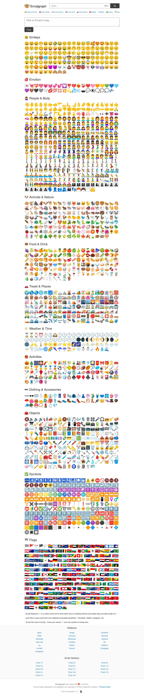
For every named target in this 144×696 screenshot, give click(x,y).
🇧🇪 (64, 551)
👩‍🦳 (26, 123)
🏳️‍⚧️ (55, 546)
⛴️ (36, 321)
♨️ (116, 302)
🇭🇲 (64, 570)
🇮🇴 (116, 570)
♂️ (116, 499)
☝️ (50, 109)
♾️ (55, 504)
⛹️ (55, 175)
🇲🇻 (64, 584)
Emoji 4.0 (39, 666)
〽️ (74, 508)
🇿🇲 (45, 607)
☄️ (92, 349)
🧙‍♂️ (83, 151)
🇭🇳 (69, 570)
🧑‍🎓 (36, 133)
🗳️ (45, 443)
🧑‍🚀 (31, 142)
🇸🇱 (102, 593)
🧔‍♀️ (74, 118)
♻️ (106, 504)
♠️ (74, 377)
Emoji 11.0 (104, 666)
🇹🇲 (102, 598)
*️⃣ (111, 508)
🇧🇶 (111, 551)
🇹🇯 (88, 598)
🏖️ (83, 292)
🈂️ (88, 518)
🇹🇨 (64, 598)
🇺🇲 (55, 603)
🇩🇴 (78, 560)
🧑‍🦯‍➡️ (97, 161)
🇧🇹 (31, 555)
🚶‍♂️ (26, 161)
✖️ (31, 504)
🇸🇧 (59, 593)
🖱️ (36, 428)
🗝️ (26, 452)
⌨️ (31, 428)
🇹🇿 (41, 603)
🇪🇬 (102, 560)
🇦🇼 (36, 551)
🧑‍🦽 (55, 166)
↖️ (88, 485)
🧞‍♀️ (64, 156)
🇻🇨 (83, 603)
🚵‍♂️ (102, 175)
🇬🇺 (45, 570)
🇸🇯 (92, 593)
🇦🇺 (31, 551)
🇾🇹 (36, 607)
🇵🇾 (116, 588)
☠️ (64, 67)
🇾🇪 (31, 607)
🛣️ (55, 316)
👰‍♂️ (83, 147)
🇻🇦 (78, 603)
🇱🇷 (45, 579)
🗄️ (88, 447)
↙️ (78, 485)
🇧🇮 (83, 551)
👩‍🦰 (102, 118)
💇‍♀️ (111, 156)
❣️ (69, 86)
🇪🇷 (111, 560)
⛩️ (59, 302)
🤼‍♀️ (41, 180)
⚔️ (59, 452)
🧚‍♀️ (102, 151)
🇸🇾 (50, 598)
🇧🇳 (102, 551)
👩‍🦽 (74, 166)
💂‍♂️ (92, 142)
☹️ (116, 57)
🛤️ (59, 316)
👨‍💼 (45, 137)
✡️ (74, 490)
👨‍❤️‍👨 (64, 184)
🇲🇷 (45, 584)
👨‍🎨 (102, 137)
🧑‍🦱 (116, 118)
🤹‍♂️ (78, 180)
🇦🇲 (97, 546)
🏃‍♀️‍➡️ (102, 166)
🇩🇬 (59, 560)
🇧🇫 (69, 551)
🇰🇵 (92, 574)
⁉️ (64, 504)
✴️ (83, 508)
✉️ (83, 438)
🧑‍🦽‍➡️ (59, 166)
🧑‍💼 (41, 137)
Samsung (72, 636)
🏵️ (92, 231)
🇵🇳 (92, 588)
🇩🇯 (64, 560)
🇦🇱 (92, 546)
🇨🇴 (106, 555)
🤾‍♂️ (64, 180)
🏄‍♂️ (111, 170)
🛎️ (111, 321)
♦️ (83, 377)
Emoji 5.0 (72, 666)
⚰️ (59, 466)
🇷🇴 (36, 593)
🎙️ (83, 419)
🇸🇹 (36, 598)
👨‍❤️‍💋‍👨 (45, 184)
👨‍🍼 (116, 147)
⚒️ (45, 452)
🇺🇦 (45, 603)
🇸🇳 (111, 593)
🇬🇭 (92, 565)
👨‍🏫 (55, 133)
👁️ (106, 114)
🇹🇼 (36, 603)
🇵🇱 (83, 588)
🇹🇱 (97, 598)
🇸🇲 (106, 593)
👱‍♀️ (45, 123)
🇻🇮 (97, 603)
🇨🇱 (92, 555)
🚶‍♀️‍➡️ (41, 161)
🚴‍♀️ (92, 175)
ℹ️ (31, 518)
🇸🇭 (83, 593)
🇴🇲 (50, 588)
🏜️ (88, 292)
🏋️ (69, 175)
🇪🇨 (92, 560)
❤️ (88, 86)
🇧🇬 (74, 551)
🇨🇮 (83, 555)
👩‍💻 (78, 137)
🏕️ (78, 292)
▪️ (78, 527)
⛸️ (59, 372)
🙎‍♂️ (88, 123)
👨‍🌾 (83, 133)
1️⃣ (26, 513)
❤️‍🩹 (83, 86)
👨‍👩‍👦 (74, 184)
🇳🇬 (106, 584)
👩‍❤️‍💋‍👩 (50, 184)
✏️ (50, 443)
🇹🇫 (74, 598)
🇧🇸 (26, 555)
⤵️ (116, 485)
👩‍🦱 (111, 118)
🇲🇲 (116, 579)
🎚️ (88, 419)
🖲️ (41, 428)
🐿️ (83, 213)
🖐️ (36, 104)
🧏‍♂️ (64, 128)
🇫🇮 (36, 565)
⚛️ (64, 490)
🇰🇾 (106, 574)
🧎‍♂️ (69, 161)
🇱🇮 (36, 579)
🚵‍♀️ (106, 175)
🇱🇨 (31, 579)
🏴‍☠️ (59, 546)
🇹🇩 (69, 598)
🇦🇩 (69, 546)
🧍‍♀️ (59, 161)
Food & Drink (70, 12)
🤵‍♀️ (74, 147)
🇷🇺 (45, 593)
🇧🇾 (45, 555)
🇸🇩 (69, 593)
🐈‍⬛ (92, 203)
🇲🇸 (50, 584)
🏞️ (97, 292)
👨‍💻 (74, 137)
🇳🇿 (45, 588)
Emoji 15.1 (39, 675)
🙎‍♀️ (92, 123)
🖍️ (74, 443)
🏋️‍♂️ (74, 175)
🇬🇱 (102, 565)
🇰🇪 (64, 574)
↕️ (92, 485)
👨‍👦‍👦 (102, 184)
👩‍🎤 (92, 137)
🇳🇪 (97, 584)
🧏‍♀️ (69, 128)
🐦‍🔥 (59, 222)
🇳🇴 (26, 588)
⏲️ (50, 335)
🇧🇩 (59, 551)
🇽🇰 (26, 607)
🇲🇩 (83, 579)
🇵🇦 (55, 588)
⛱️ (69, 349)
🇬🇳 (111, 565)
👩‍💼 (50, 137)
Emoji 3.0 (104, 663)
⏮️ (36, 499)
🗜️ (106, 452)
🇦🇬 (83, 546)
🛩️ (55, 321)
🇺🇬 (50, 603)
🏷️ (31, 438)
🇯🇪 (45, 574)
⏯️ (116, 494)
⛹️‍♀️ (64, 175)
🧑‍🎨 (97, 137)
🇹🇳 (106, 598)
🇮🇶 (26, 574)
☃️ (83, 349)
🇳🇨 (92, 584)
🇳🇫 (102, 584)
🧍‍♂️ (55, 161)
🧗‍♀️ (69, 170)
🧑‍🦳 (31, 123)
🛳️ (31, 321)
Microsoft (104, 636)
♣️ (88, 377)
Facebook (104, 632)
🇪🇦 (88, 560)
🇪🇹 (26, 565)
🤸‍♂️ (116, 175)
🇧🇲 (97, 551)
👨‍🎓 (41, 133)
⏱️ (45, 335)
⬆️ (55, 485)
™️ (102, 508)
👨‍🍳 (97, 133)
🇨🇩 (64, 555)
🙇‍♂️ (78, 128)
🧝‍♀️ (50, 156)
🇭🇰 (59, 570)
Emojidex (72, 642)
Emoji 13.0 (104, 669)
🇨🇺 (26, 560)
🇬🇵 (116, 565)
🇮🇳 (111, 570)
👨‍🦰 (78, 118)
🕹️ (36, 377)
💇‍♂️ (106, 156)
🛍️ (45, 400)
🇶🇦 (26, 593)
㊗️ (50, 523)
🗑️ (92, 447)
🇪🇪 (97, 560)
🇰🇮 (78, 574)
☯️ (83, 490)
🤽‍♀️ (55, 180)
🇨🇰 (88, 555)
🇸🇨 (64, 593)
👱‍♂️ (50, 123)
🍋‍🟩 (50, 250)
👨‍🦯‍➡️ (106, 161)
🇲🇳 (26, 584)
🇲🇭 (102, 579)
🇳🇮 (111, 584)
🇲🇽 (74, 584)
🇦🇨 (64, 546)
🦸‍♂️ (55, 151)
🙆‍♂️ (116, 123)
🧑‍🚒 (45, 142)
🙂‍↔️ (74, 53)
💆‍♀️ (97, 156)
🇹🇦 (59, 598)
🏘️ (41, 297)
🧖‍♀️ (55, 170)
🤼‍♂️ (36, 180)
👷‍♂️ (111, 142)
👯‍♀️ (41, 170)
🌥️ (102, 344)
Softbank (105, 645)
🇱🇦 (116, 574)
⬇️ (74, 485)
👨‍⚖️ (69, 133)
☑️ (45, 508)
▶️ (102, 494)
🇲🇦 (74, 579)
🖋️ (59, 443)
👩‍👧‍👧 (45, 189)
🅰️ (97, 513)
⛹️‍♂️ (59, 175)
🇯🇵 (59, 574)
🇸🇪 (74, 593)
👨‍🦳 (88, 118)
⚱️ (69, 466)
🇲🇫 (92, 579)
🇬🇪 (78, 565)
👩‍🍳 (102, 133)
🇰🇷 (97, 574)
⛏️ (41, 452)
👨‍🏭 (31, 137)
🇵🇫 (64, 588)
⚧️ (26, 504)
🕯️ (26, 433)
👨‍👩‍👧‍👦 (83, 184)
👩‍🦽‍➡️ (78, 166)
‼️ (59, 504)
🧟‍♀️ (78, 156)
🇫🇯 (41, 565)
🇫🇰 (45, 565)
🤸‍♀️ (26, 180)
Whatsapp (39, 639)
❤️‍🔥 (78, 86)
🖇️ (64, 447)
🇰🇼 (102, 574)
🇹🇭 (83, 598)
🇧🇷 (116, 551)
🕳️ (83, 90)
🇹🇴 (111, 598)
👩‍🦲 (36, 123)
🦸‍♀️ (59, 151)
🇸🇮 (88, 593)
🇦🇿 (45, 551)
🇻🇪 (88, 603)
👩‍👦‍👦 (31, 189)
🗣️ (50, 189)
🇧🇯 (88, 551)
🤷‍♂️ (106, 128)
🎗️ (111, 363)
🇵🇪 (59, 588)
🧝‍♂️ (45, 156)
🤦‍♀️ (97, 128)
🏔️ (59, 292)
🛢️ (64, 316)
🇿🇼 (50, 607)
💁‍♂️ (36, 128)
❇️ (88, 508)
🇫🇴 (55, 565)
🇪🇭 (106, 560)
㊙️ (55, 523)
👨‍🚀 (36, 142)
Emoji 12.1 (72, 669)
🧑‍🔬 (55, 137)
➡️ (64, 485)
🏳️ (45, 546)
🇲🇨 (78, 579)
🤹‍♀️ (83, 180)
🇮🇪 (97, 570)
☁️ (83, 344)
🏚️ (45, 297)
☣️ (50, 485)
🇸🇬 (78, 593)
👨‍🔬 (59, 137)
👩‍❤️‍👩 (69, 184)
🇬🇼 (50, 570)
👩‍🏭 (36, 137)
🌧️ (111, 344)
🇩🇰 (69, 560)
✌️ (92, 104)
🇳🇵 (31, 588)
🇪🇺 (31, 565)
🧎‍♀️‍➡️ (83, 161)
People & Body (44, 12)
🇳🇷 (36, 588)
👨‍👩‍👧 (78, 184)
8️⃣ (59, 513)
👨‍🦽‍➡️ (69, 166)
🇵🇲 (88, 588)
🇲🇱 (111, 579)
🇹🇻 (31, 603)
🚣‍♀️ (36, 175)
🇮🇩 (92, 570)
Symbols (109, 12)
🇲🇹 (55, 584)
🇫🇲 (50, 565)
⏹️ (64, 499)
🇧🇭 (78, 551)
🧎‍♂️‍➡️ (88, 161)
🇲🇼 (69, 584)
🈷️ (92, 518)
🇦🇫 (78, 546)
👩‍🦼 (45, 166)
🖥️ (116, 424)
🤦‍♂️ (92, 128)
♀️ (111, 499)
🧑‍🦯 (92, 161)
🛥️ (41, 321)
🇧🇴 (106, 551)
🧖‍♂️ (50, 170)
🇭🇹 (78, 570)
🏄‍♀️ (116, 170)
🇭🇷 (74, 570)
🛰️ (97, 321)
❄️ (78, 349)
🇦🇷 (111, 546)
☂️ (59, 349)
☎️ (78, 424)
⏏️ (74, 499)
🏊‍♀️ (50, 175)
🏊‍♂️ (45, 175)
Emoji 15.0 (104, 672)
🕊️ (92, 217)
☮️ (102, 490)
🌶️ (50, 255)
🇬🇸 (36, 570)
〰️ (88, 504)
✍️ (26, 114)
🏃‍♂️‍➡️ (106, 166)
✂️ (78, 447)
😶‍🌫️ (36, 53)
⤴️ (111, 485)
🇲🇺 (59, 584)
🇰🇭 (74, 574)
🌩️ (26, 349)
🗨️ (97, 90)
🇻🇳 (102, 603)
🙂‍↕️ (78, 53)
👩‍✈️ (26, 142)
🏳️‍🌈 (50, 546)
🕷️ (41, 231)
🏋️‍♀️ (78, 175)
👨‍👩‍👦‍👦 (88, 184)
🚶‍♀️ (31, 161)
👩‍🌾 (88, 133)
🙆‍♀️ (26, 128)
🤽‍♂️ (50, 180)
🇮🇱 (102, 570)
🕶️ (31, 396)
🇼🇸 (116, 603)
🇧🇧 (55, 551)
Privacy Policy (105, 686)
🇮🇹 (41, 574)
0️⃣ (116, 508)
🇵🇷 (97, 588)
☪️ (97, 490)
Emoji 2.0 (72, 663)
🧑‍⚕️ (116, 128)
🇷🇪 (31, 593)
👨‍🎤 (88, 137)
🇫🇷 (59, 565)
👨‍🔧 (111, 133)
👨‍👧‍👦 (111, 184)
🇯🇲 (50, 574)
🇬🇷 (31, 570)
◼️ (59, 527)
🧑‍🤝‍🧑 (111, 180)
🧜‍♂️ (31, 156)
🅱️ (106, 513)
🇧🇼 (41, 555)
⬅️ (83, 485)
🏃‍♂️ (88, 166)
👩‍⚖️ (74, 133)
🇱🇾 (69, 579)
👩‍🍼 (111, 147)
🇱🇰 (41, 579)
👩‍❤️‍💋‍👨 (41, 184)
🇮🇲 (106, 570)
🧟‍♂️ (74, 156)
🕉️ (69, 490)
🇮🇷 (31, 574)
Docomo (72, 648)
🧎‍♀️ (74, 161)
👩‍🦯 (111, 161)
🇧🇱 (92, 551)
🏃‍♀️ (92, 166)
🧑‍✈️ (111, 137)
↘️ (69, 485)
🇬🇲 (106, 565)
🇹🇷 (116, 598)
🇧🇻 (36, 555)
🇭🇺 (83, 570)
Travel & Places (82, 12)
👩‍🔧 (116, 133)
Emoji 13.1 (39, 672)
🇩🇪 (55, 560)
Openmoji (39, 642)
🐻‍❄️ (106, 213)
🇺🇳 (59, 603)
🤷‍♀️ (111, 128)
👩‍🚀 (41, 142)
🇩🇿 (83, 560)
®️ (97, 508)
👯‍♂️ (36, 170)
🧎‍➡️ (78, 161)
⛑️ (36, 405)
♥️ (78, 377)
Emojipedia (39, 651)
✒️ (55, 443)
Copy (29, 29)
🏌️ (92, 170)
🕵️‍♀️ (83, 142)
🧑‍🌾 (78, 133)
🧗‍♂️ (64, 170)
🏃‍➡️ (97, 166)
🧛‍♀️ (116, 151)
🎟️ (116, 363)
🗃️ (83, 447)
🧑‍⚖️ (64, 133)
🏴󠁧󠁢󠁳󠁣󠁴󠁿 (59, 607)
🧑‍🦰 (106, 118)
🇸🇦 (55, 593)
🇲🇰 (106, 579)
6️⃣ (50, 513)
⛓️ (36, 457)
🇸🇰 (97, 593)
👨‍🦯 (102, 161)
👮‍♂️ (64, 142)
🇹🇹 (26, 603)
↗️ (59, 485)
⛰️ (64, 292)
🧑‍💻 (69, 137)
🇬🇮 (97, 565)
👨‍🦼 (36, 166)
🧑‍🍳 (92, 133)
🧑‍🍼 (26, 151)
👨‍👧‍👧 (116, 184)
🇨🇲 (97, 555)
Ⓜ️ (41, 518)
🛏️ (50, 461)
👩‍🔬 (64, 137)
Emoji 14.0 (72, 672)
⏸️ (59, 499)
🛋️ (55, 461)
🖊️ (64, 443)
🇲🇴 (31, 584)
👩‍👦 (26, 189)
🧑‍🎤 (83, 137)
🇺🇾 (69, 603)
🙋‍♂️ (50, 128)
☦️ (92, 490)
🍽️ (45, 278)
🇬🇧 (69, 565)
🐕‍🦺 (59, 203)
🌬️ (41, 349)
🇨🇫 (69, 555)
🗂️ (97, 443)
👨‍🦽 (64, 166)
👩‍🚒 (55, 142)
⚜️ (111, 504)
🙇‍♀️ (83, 128)
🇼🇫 (111, 603)
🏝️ (92, 292)
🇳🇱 (116, 584)
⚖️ (111, 452)
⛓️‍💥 (31, 457)
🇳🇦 (88, 584)
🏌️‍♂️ (97, 170)
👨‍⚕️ (26, 133)
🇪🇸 (116, 560)
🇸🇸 (31, 598)
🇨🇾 (45, 560)
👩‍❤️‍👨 (59, 184)
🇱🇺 (59, 579)
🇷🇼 (50, 593)
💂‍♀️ (97, 142)
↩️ (102, 485)
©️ (92, 508)
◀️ (26, 499)
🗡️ (55, 452)
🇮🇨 (88, 570)
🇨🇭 (78, 555)
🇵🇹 (106, 588)
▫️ (83, 527)
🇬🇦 (64, 565)
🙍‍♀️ (78, 123)
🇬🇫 (83, 565)
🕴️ (26, 170)
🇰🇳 (88, 574)
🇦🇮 (88, 546)
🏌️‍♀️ (102, 170)
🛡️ (78, 452)
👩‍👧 (36, 189)
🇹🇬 (78, 598)
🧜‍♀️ (36, 156)
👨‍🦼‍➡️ (41, 166)
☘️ (74, 236)
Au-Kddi (39, 648)
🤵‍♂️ (69, 147)
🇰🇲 (83, 574)
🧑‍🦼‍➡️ (31, 166)
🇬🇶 (26, 570)
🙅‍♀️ (106, 123)
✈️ (50, 321)
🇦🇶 (106, 546)
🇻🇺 (106, 603)
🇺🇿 (74, 603)
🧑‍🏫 (50, 133)
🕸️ (45, 231)
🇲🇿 (83, 584)
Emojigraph (38, 6)
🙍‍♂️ (74, 123)
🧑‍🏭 (26, 137)
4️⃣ (41, 513)
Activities (92, 12)
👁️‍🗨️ (92, 90)
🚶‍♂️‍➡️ (45, 161)
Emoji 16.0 (72, 675)
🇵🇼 (111, 588)
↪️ (106, 485)
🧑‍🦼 (26, 166)
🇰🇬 (69, 574)
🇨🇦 (55, 555)
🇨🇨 (59, 555)
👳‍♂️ (45, 147)
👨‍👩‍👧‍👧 (92, 184)
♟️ (92, 377)
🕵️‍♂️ (78, 142)
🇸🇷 (26, 598)
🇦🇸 (116, 546)
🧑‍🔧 (106, 133)
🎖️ (31, 367)
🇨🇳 (102, 555)
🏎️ (97, 311)
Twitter (39, 636)
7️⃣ (55, 513)
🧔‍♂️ (69, 118)
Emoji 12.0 (39, 669)
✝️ (88, 490)
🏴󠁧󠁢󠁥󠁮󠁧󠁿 (55, 607)
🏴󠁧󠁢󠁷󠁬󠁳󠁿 (64, 607)
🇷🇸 (41, 593)
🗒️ (111, 443)
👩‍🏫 (59, 133)
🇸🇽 (45, 598)
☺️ (116, 43)
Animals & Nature (57, 12)
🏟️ (102, 292)
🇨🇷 (116, 555)
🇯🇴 (55, 574)
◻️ (64, 527)
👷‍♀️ (116, 142)
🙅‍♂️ (102, 123)
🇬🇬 (88, 565)
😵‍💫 (59, 57)
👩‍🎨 (106, 137)
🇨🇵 (111, 555)
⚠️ (88, 480)
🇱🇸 (50, 579)
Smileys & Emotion (30, 12)
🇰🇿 (111, 574)
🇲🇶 (41, 584)
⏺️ (69, 499)
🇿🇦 (41, 607)
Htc (104, 642)
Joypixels (104, 639)
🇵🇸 (102, 588)
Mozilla (71, 645)
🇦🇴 (102, 546)
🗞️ (111, 433)
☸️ (78, 490)
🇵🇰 (78, 588)
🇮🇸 (36, 574)
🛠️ (50, 452)
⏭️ (111, 494)
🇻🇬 (92, 603)
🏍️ (102, 311)
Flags (117, 12)
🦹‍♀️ (74, 151)
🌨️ (116, 344)
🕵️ (74, 142)
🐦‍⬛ (50, 222)
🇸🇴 (116, 593)
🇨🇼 (36, 560)
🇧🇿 (50, 555)
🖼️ (116, 377)
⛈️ (92, 344)
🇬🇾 (55, 570)
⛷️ (83, 170)
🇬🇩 (74, 565)
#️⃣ (106, 508)
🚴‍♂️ (88, 175)
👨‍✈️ (116, 137)
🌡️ (41, 344)
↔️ (97, 485)
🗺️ (45, 292)
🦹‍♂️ (69, 151)
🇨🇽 (41, 560)
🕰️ (55, 335)
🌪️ (31, 349)
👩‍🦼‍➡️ (50, 166)
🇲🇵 (36, 584)
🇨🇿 (50, 560)
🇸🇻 (41, 598)
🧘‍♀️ (97, 180)
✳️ (78, 508)
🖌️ (69, 443)
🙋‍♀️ (55, 128)
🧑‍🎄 (45, 151)
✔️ (50, 508)
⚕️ (102, 504)
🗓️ (116, 443)
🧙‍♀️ (88, 151)
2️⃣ (31, 513)
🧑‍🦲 (41, 123)
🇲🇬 (97, 579)
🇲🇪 (88, 579)
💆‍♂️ (92, 156)
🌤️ (97, 344)
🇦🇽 (41, 551)
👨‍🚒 (50, 142)
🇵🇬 (69, 588)
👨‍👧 (106, 184)
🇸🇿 (55, 598)
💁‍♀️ (41, 128)
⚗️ (59, 457)
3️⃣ (36, 513)
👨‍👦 (97, 184)
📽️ (78, 428)
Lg (39, 645)
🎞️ (74, 428)
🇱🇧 (26, 579)
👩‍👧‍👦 (41, 189)
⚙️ (102, 452)
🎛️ (92, 419)
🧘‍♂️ (92, 180)
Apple (39, 632)
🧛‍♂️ (111, 151)
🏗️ (111, 292)
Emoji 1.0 (39, 663)
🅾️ (55, 518)
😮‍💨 (59, 53)
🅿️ (64, 518)
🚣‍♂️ (31, 175)
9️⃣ (64, 513)
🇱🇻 (64, 579)
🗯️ (102, 90)
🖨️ (26, 428)
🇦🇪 (74, 546)
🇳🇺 (41, 588)
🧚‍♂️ (97, 151)
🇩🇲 (74, 560)
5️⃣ (45, 513)
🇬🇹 (41, 570)
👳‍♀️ (50, 147)
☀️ (45, 344)
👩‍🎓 (45, 133)
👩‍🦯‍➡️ (116, 161)
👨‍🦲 (92, 118)
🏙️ (88, 302)
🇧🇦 (50, 551)
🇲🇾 (78, 584)
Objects (101, 12)
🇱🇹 (55, 579)
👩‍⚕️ (31, 133)
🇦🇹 (26, 551)
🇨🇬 (74, 555)
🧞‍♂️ (59, 156)
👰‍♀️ (88, 147)
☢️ (45, 485)
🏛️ (106, 292)
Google (72, 632)
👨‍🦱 (83, 118)
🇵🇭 (74, 588)
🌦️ (106, 344)
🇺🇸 (64, 603)
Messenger (72, 639)
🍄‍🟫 (106, 255)
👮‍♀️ (69, 142)
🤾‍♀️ (69, 180)
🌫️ (36, 349)
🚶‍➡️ (36, 161)
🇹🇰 (92, 598)
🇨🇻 (31, 560)
